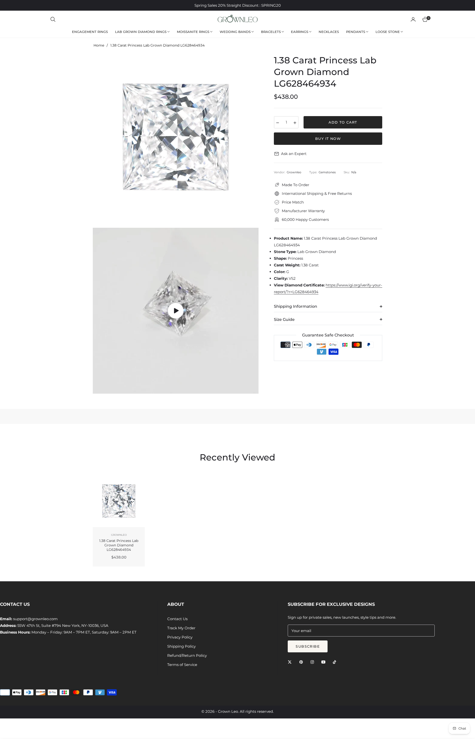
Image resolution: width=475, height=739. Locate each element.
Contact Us (177, 618)
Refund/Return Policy (187, 655)
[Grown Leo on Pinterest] (302, 661)
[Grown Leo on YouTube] (324, 661)
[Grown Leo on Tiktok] (335, 661)
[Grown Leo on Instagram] (313, 661)
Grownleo (119, 534)
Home (99, 45)
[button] (53, 19)
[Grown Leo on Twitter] (291, 661)
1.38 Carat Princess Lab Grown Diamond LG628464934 (118, 545)
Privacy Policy (179, 637)
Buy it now (328, 138)
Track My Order (181, 628)
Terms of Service (182, 664)
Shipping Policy (181, 646)
